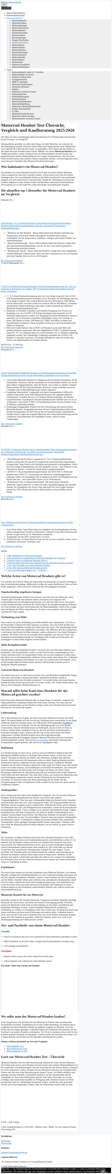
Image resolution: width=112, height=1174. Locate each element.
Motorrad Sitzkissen (20, 87)
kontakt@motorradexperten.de (14, 1152)
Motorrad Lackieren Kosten (24, 92)
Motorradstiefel (18, 57)
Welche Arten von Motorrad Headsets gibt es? (27, 560)
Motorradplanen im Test (17, 1051)
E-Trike (15, 111)
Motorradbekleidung (21, 104)
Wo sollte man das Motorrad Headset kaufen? (27, 568)
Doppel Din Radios (20, 40)
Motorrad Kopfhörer (21, 64)
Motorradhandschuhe (16, 15)
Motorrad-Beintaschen (21, 101)
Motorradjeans (18, 45)
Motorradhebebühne (21, 67)
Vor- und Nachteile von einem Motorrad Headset (28, 565)
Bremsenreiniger (19, 38)
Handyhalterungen (20, 52)
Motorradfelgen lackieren (23, 74)
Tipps (9, 70)
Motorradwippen (19, 23)
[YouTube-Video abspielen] (39, 990)
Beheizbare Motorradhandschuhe (26, 106)
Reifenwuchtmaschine (21, 77)
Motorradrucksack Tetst (17, 1048)
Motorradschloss (19, 50)
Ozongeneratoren (19, 79)
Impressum (6, 1141)
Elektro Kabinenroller (21, 109)
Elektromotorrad (19, 99)
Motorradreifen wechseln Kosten (26, 118)
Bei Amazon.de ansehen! (12, 260)
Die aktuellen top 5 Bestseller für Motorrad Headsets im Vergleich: (36, 558)
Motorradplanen (19, 30)
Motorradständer (19, 20)
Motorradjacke (18, 60)
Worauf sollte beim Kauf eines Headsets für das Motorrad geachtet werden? (40, 563)
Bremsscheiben (18, 35)
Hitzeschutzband (19, 94)
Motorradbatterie (19, 55)
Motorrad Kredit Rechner (23, 114)
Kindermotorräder (19, 33)
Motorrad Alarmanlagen (22, 84)
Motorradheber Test (15, 1046)
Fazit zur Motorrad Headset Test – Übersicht (26, 570)
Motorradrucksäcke (20, 28)
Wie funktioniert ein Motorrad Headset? (24, 555)
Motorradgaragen (19, 25)
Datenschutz (6, 1143)
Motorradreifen (18, 47)
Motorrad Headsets (20, 42)
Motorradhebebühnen (16, 13)
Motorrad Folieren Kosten (23, 116)
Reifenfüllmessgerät (20, 96)
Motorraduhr (17, 62)
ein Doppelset (42, 740)
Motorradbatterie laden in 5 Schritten (28, 72)
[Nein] (107, 1172)
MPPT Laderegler (20, 82)
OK (103, 1171)
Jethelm (15, 89)
